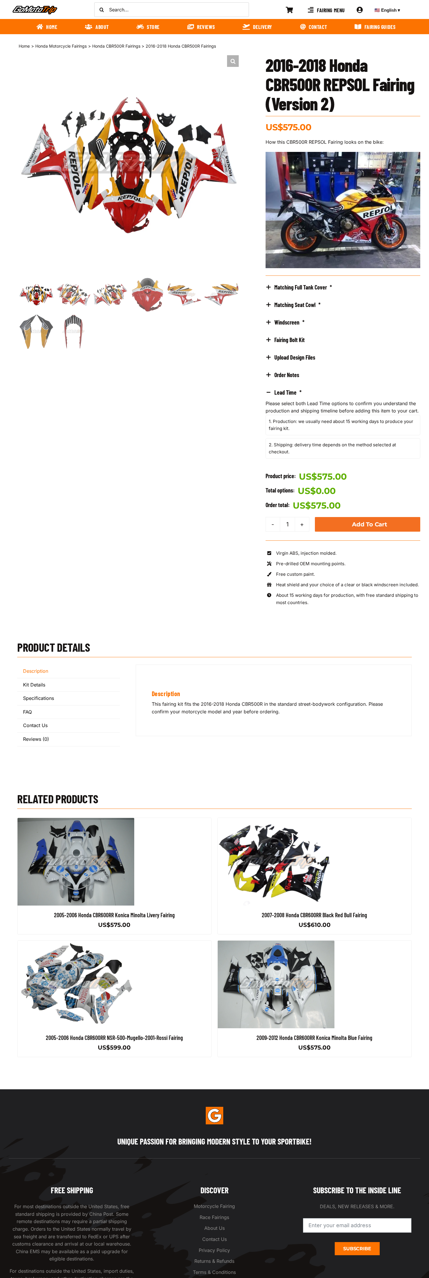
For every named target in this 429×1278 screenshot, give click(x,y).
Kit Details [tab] (34, 685)
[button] (233, 61)
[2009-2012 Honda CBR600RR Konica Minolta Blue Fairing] (276, 944)
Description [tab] (35, 671)
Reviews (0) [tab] (36, 739)
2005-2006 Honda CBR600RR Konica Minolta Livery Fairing (114, 914)
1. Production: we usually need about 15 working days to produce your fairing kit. (341, 425)
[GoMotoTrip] (35, 7)
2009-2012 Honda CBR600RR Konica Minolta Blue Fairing (314, 1037)
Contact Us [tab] (35, 725)
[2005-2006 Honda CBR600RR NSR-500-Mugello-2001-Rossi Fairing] (76, 944)
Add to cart (369, 524)
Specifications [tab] (38, 698)
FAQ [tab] (27, 712)
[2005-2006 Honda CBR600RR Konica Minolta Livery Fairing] (76, 821)
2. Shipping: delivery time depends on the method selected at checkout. (332, 448)
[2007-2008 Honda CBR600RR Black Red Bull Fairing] (276, 821)
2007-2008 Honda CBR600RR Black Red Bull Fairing (314, 914)
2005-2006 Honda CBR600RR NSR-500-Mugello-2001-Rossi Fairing (114, 1037)
